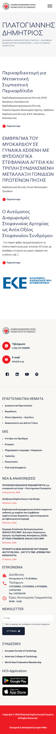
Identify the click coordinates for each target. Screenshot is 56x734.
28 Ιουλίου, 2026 (9, 503)
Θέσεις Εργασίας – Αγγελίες (19, 417)
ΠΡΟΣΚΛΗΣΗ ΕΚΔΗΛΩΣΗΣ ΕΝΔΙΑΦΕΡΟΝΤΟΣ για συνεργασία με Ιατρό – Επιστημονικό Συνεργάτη (26, 487)
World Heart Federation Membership (23, 662)
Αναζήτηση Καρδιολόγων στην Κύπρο (21, 499)
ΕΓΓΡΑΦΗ (12, 631)
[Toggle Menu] (49, 5)
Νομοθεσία (10, 411)
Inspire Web (41, 727)
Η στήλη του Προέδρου (16, 438)
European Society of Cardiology (20, 651)
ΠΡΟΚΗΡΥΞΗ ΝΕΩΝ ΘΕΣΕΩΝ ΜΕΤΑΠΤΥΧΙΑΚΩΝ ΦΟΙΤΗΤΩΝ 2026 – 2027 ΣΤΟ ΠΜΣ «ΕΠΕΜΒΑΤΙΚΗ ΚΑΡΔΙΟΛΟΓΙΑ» (26, 552)
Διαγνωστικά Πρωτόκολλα (18, 405)
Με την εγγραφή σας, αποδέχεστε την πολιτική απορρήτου (27, 624)
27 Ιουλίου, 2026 (9, 559)
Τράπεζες (10, 456)
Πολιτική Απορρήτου (15, 467)
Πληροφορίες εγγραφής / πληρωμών (23, 450)
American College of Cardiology (21, 656)
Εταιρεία (9, 444)
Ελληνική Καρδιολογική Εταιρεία (36, 714)
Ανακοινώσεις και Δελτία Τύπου (21, 423)
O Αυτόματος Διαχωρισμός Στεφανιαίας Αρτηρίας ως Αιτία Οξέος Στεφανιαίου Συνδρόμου (27, 223)
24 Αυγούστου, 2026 (11, 492)
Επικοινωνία (11, 462)
